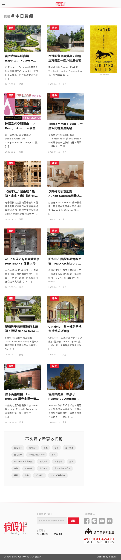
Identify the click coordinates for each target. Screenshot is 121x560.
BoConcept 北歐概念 (23, 462)
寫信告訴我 (43, 534)
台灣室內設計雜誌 (37, 455)
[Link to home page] (15, 528)
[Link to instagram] (110, 521)
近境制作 (40, 475)
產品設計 (29, 469)
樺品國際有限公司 (62, 469)
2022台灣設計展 (58, 475)
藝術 (56, 448)
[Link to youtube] (102, 521)
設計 (16, 475)
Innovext (113, 557)
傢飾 (27, 475)
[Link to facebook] (87, 521)
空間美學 (18, 455)
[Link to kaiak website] (99, 531)
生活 (71, 462)
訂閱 (73, 520)
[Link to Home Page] (60, 4)
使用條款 (58, 534)
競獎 (53, 455)
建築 (16, 469)
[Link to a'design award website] (99, 540)
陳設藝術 (58, 462)
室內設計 (18, 448)
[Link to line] (94, 521)
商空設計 (44, 469)
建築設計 (33, 448)
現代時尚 (44, 462)
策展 (46, 448)
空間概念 (69, 448)
